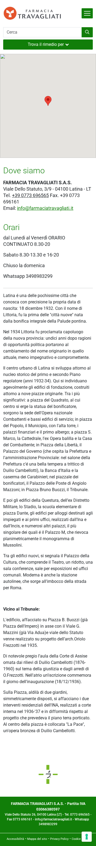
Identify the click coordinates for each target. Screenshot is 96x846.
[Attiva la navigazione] (87, 13)
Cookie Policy (81, 839)
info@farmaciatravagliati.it (45, 208)
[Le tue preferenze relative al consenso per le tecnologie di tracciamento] (87, 837)
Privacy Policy (59, 839)
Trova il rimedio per (46, 44)
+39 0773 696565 (30, 195)
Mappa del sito (37, 839)
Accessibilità (15, 839)
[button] (48, 101)
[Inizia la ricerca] (87, 32)
